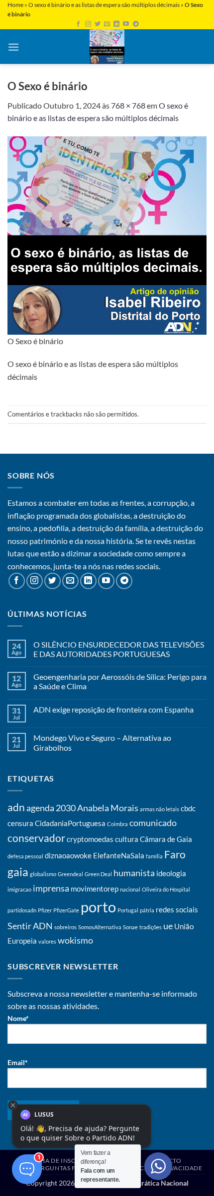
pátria (147, 910)
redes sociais (177, 909)
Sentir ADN (30, 925)
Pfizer (45, 910)
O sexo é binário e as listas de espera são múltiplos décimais (104, 4)
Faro (175, 854)
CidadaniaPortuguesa (70, 823)
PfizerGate (66, 910)
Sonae (130, 927)
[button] (13, 47)
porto (98, 906)
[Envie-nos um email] (107, 24)
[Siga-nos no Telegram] (136, 24)
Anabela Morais (107, 807)
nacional (130, 889)
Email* (17, 1062)
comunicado (153, 822)
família (154, 856)
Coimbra (117, 824)
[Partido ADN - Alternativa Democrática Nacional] (107, 46)
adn (16, 807)
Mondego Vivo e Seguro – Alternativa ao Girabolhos (102, 742)
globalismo (43, 874)
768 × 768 (128, 105)
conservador (36, 838)
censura (20, 823)
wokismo (75, 940)
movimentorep (94, 888)
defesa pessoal (25, 856)
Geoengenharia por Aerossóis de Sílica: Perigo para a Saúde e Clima (120, 681)
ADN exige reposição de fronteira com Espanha (113, 709)
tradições (150, 927)
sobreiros (65, 927)
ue (168, 925)
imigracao (19, 889)
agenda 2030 (51, 807)
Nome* (18, 1018)
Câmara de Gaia (166, 839)
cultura (126, 839)
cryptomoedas (90, 839)
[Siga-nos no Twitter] (98, 24)
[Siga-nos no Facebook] (78, 24)
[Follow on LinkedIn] (116, 24)
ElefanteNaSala (118, 855)
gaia (17, 872)
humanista (134, 872)
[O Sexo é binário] (107, 234)
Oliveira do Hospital (166, 889)
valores (47, 941)
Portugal (127, 910)
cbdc (188, 808)
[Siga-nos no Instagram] (88, 24)
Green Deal (98, 874)
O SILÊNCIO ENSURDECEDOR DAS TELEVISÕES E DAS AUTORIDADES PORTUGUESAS (118, 649)
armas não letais (159, 809)
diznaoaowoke (68, 855)
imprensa (51, 888)
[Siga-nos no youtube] (126, 24)
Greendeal (70, 874)
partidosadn (21, 910)
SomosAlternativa (99, 927)
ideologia (171, 873)
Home (15, 4)
